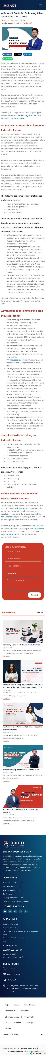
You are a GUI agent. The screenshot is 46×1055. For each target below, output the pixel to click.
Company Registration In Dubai (15, 938)
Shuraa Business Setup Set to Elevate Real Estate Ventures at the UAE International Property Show (23, 685)
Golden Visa (7, 894)
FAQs (7, 1005)
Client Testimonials (12, 1017)
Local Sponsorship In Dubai (13, 898)
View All (39, 612)
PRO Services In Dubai (11, 886)
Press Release (10, 1010)
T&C (6, 1022)
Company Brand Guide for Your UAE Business (21, 645)
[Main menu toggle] (40, 5)
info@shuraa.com (9, 534)
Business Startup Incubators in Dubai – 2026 (21, 769)
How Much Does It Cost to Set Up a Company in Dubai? (21, 933)
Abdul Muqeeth (8, 23)
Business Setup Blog (10, 928)
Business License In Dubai (12, 882)
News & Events (29, 1005)
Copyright (29, 1022)
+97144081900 (37, 525)
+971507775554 (37, 528)
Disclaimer (17, 1022)
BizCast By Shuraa (10, 945)
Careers (16, 1005)
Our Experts (24, 1010)
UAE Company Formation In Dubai (16, 901)
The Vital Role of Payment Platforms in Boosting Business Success (22, 728)
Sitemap (8, 1028)
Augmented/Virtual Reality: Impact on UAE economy (20, 810)
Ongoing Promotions (11, 924)
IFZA (4, 942)
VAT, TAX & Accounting (11, 890)
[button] (7, 54)
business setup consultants (26, 508)
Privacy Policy (29, 1017)
